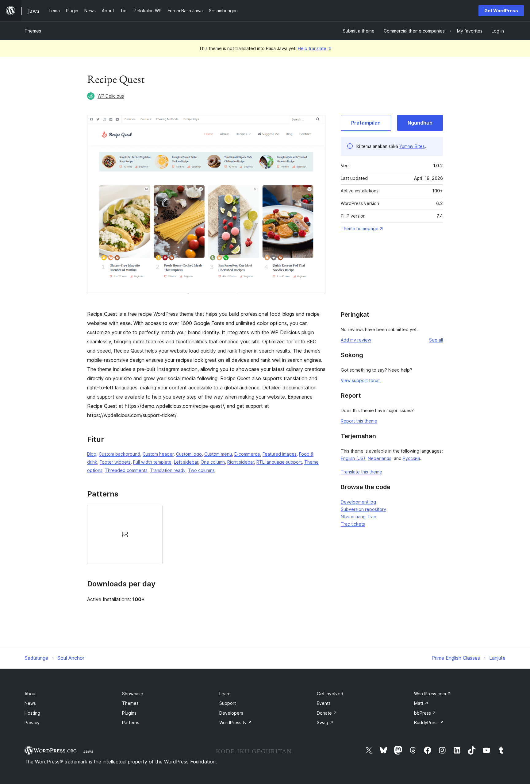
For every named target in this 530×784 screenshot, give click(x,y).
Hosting (32, 713)
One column (213, 462)
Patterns (130, 722)
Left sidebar (186, 462)
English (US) (353, 458)
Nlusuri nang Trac (358, 516)
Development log (358, 501)
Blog (91, 454)
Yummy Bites (412, 146)
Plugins (129, 713)
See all (436, 339)
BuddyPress (429, 722)
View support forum (361, 380)
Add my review (356, 339)
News (30, 703)
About (31, 693)
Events (324, 703)
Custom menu (218, 454)
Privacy (32, 722)
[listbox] (206, 534)
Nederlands (379, 458)
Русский (411, 458)
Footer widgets (115, 462)
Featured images (280, 454)
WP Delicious (111, 95)
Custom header (158, 454)
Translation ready (168, 470)
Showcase (132, 693)
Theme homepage (359, 228)
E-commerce (247, 454)
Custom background (119, 454)
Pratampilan (366, 123)
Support (227, 703)
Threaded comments (126, 470)
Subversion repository (363, 509)
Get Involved (330, 693)
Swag (325, 722)
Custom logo (189, 454)
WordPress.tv (235, 722)
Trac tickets (353, 524)
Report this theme (359, 420)
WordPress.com (432, 693)
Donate (327, 713)
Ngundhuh (420, 123)
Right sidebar (240, 462)
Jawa (88, 751)
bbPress (425, 713)
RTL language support (279, 462)
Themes (33, 30)
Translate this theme (361, 471)
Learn (225, 693)
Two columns (201, 470)
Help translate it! (314, 48)
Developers (231, 713)
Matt (421, 703)
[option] (125, 534)
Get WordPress (501, 10)
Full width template (152, 462)
